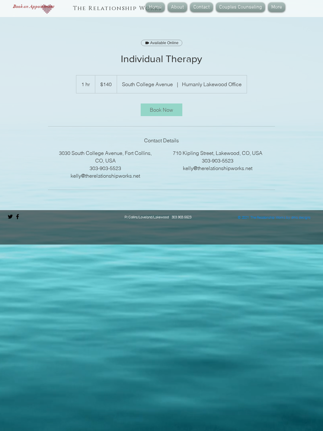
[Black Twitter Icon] (10, 216)
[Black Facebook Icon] (17, 216)
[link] (161, 109)
